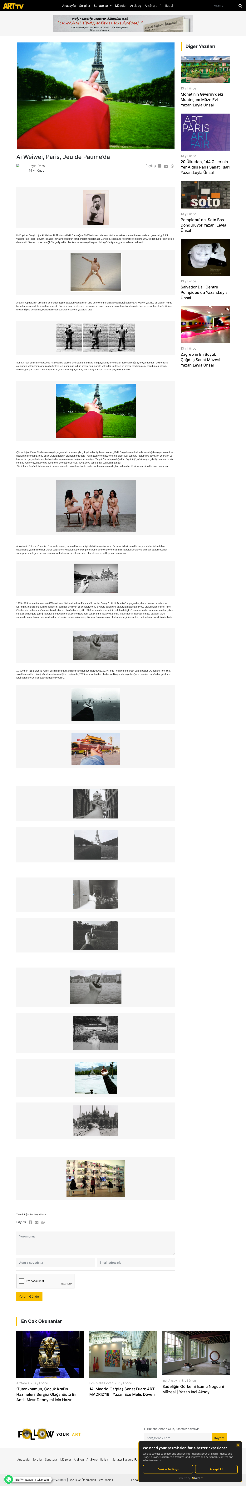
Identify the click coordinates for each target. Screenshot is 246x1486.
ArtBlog (135, 6)
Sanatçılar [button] (101, 6)
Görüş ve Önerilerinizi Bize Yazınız (91, 1480)
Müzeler (121, 6)
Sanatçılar (51, 1459)
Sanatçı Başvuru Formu (127, 1459)
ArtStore (152, 6)
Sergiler (84, 6)
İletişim (170, 6)
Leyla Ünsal (37, 166)
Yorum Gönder (29, 1296)
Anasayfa (69, 6)
